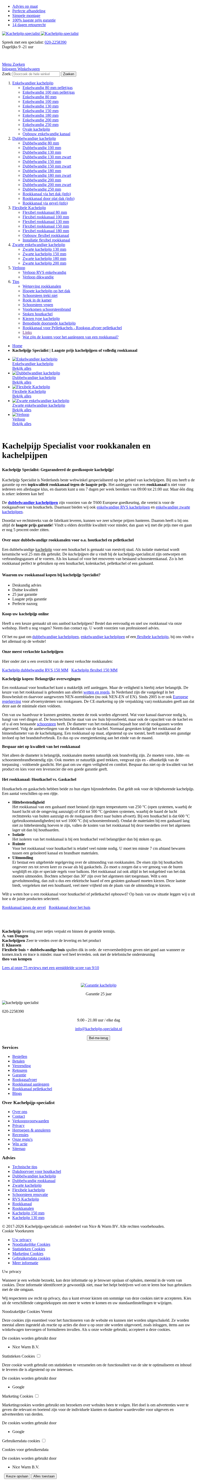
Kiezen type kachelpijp (41, 318)
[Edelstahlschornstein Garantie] (98, 985)
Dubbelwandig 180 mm (42, 171)
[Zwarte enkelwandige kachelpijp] (40, 400)
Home (17, 346)
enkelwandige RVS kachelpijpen (123, 507)
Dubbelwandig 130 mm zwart (47, 157)
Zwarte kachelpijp (27, 1185)
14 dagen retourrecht (29, 25)
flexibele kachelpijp (152, 637)
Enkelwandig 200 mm (40, 120)
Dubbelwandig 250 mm (42, 189)
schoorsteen (46, 724)
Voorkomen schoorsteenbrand (47, 309)
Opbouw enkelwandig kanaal (46, 134)
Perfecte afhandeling (28, 11)
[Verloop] (20, 414)
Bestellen (19, 1056)
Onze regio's (22, 1139)
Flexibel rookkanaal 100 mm (46, 217)
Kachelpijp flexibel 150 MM (94, 670)
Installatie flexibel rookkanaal (46, 240)
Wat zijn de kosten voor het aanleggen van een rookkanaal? (71, 337)
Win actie (19, 1144)
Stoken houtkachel (38, 314)
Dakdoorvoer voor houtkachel (36, 1171)
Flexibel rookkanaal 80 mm (45, 212)
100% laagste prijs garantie (34, 20)
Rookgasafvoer (24, 1079)
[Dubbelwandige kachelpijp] (36, 373)
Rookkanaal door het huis (69, 907)
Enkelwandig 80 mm (39, 97)
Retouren (19, 1070)
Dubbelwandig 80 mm (41, 143)
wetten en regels (96, 692)
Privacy (18, 1125)
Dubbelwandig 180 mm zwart (47, 175)
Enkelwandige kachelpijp (32, 83)
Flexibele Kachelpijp (29, 208)
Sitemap (18, 1148)
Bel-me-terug (98, 1038)
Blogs (17, 1093)
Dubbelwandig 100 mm (42, 147)
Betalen (18, 1061)
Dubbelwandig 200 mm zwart (47, 184)
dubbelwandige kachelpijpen (55, 637)
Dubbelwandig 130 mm (42, 152)
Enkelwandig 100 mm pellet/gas (49, 92)
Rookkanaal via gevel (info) (45, 203)
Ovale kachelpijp (36, 129)
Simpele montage (26, 15)
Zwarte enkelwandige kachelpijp (38, 244)
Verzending (21, 1066)
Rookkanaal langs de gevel (24, 907)
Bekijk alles (21, 368)
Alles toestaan (44, 1476)
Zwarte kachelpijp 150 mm (44, 254)
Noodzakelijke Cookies (31, 1244)
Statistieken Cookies (28, 1249)
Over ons (19, 1111)
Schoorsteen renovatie (30, 1194)
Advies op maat (25, 6)
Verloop (18, 268)
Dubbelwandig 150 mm (42, 161)
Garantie (19, 1075)
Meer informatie (25, 1263)
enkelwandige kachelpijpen (103, 637)
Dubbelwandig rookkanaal (33, 1180)
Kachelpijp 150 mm (28, 1213)
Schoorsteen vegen (38, 305)
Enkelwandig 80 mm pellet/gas (48, 87)
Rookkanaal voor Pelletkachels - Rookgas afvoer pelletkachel (72, 328)
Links (27, 332)
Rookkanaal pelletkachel (32, 1089)
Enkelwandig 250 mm (40, 124)
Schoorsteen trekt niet (40, 295)
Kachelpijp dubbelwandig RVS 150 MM (35, 670)
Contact (18, 1116)
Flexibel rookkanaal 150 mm (46, 226)
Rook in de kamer (37, 300)
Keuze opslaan (17, 1476)
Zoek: (7, 74)
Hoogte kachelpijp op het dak (46, 291)
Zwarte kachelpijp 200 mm (44, 263)
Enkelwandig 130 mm (40, 106)
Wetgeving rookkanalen (42, 286)
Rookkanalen (23, 1208)
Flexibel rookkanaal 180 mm (46, 231)
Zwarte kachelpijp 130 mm (44, 249)
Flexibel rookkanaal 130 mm (46, 221)
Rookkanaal (22, 1204)
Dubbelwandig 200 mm (42, 180)
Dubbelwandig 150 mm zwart (47, 166)
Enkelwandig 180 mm (40, 115)
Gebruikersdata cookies (31, 1258)
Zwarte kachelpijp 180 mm (44, 258)
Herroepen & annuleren (31, 1130)
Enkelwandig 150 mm (40, 111)
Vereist (46, 1311)
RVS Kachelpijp (25, 1199)
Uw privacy (22, 1240)
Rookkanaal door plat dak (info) (48, 198)
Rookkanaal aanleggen (30, 1084)
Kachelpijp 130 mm (28, 1217)
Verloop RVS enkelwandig (44, 272)
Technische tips (24, 1167)
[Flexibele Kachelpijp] (31, 387)
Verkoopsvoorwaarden (30, 1121)
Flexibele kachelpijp (28, 1190)
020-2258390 (55, 42)
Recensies (20, 1135)
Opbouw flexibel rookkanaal (46, 235)
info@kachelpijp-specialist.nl (98, 1029)
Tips (15, 281)
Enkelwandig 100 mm (40, 101)
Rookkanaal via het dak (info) (47, 194)
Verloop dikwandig (38, 277)
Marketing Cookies (27, 1253)
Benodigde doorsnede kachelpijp (49, 323)
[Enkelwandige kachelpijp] (34, 359)
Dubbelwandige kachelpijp (34, 138)
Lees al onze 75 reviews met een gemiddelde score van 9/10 (50, 968)
